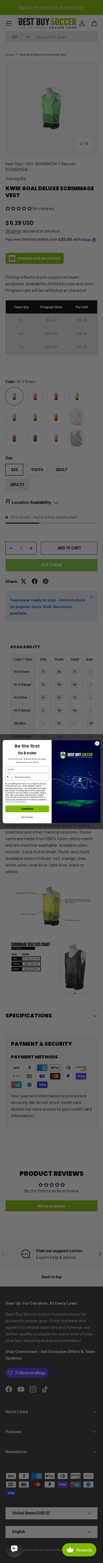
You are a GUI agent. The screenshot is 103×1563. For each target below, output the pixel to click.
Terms (23, 802)
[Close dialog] (97, 743)
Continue (27, 808)
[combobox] (9, 777)
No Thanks (27, 816)
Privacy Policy (11, 802)
